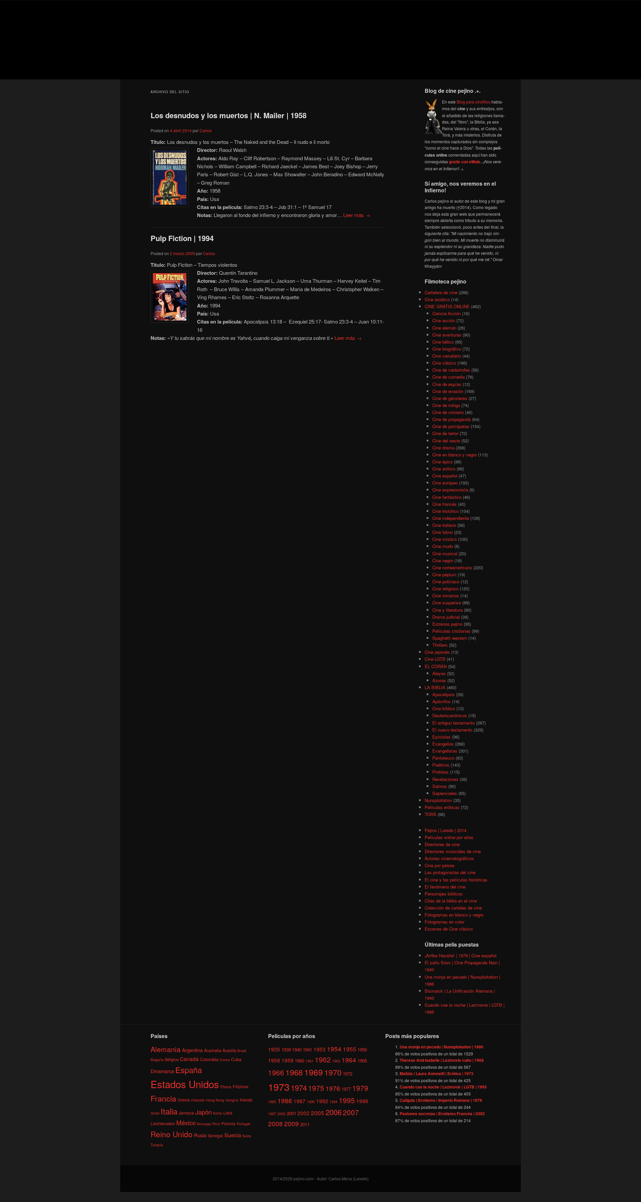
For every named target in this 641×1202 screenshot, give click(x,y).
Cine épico (442, 461)
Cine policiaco (445, 581)
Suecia (232, 1135)
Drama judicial (446, 617)
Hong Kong (215, 1100)
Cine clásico (444, 363)
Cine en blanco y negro (454, 454)
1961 (309, 1060)
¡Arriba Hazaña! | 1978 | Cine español (460, 955)
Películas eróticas (442, 807)
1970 (333, 1072)
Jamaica (186, 1113)
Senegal (215, 1135)
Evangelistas (444, 751)
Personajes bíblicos (444, 893)
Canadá (189, 1058)
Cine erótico (443, 468)
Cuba (236, 1059)
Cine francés (444, 504)
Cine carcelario (446, 356)
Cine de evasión (447, 391)
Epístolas (441, 737)
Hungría (231, 1100)
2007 (351, 1112)
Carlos (206, 130)
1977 (346, 1089)
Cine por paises (440, 865)
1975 (316, 1088)
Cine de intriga (446, 405)
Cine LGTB (435, 659)
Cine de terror (445, 433)
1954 (334, 1048)
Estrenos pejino (447, 624)
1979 (360, 1088)
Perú (216, 1123)
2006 (334, 1112)
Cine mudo (442, 546)
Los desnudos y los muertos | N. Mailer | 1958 (228, 115)
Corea (225, 1059)
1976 (333, 1087)
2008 (275, 1123)
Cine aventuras (446, 335)
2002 (303, 1113)
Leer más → (356, 214)
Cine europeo (445, 482)
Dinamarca (162, 1070)
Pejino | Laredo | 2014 (445, 830)
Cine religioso (445, 588)
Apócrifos (441, 701)
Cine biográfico (446, 349)
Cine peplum (444, 574)
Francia (163, 1098)
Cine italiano (444, 525)
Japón (203, 1112)
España (188, 1069)
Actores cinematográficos (449, 858)
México (186, 1122)
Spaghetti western (449, 638)
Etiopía (225, 1086)
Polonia (228, 1123)
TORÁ (430, 814)
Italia (169, 1111)
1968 (294, 1072)
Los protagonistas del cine (450, 872)
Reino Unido (172, 1134)
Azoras (439, 680)
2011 (304, 1124)
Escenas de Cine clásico (449, 929)
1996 (362, 1101)
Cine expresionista (450, 489)
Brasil (241, 1050)
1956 (362, 1049)
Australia (212, 1050)
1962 (323, 1059)
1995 (347, 1100)
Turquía (157, 1144)
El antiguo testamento (453, 723)
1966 (276, 1072)
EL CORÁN (436, 666)
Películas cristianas (451, 631)
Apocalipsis (443, 694)
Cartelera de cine (441, 292)
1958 (274, 1060)
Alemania (166, 1049)
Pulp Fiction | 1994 (182, 238)
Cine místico (444, 539)
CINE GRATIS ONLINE (447, 306)
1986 (284, 1100)
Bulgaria (157, 1059)
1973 (278, 1086)
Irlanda (246, 1100)
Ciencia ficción (446, 313)
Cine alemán (444, 328)
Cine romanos (445, 595)
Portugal (243, 1123)
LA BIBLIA (435, 687)
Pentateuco (443, 758)
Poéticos (440, 765)
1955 (349, 1049)
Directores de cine (442, 844)
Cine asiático (437, 299)
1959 (287, 1060)
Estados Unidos (185, 1084)
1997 (272, 1113)
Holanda (198, 1100)
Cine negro (442, 560)
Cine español (444, 475)
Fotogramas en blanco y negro (454, 915)
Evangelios (443, 744)
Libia (227, 1113)
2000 (281, 1113)
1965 (362, 1060)
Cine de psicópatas (450, 426)
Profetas (440, 772)
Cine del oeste (446, 440)
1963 (336, 1060)
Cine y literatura (447, 610)
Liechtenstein (163, 1123)
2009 (291, 1123)
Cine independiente (450, 518)
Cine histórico (445, 511)
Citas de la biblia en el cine (451, 900)
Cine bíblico (443, 708)
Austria (229, 1050)
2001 (291, 1113)
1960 (299, 1060)
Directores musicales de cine (453, 851)
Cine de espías (446, 384)
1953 (319, 1049)
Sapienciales (444, 793)
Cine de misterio (448, 412)
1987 (299, 1101)
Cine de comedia (448, 377)
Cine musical (444, 553)
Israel (155, 1113)
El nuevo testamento (452, 730)
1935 (274, 1049)
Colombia (209, 1059)
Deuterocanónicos (449, 715)
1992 (322, 1101)
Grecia (184, 1100)
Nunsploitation (438, 800)
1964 (349, 1059)
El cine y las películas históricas (456, 879)
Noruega (204, 1123)
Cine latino (442, 532)
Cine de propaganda (451, 419)
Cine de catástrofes (451, 370)
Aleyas (439, 673)
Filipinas (240, 1086)
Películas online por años (449, 837)
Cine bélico (443, 342)
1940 (296, 1049)
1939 (286, 1049)
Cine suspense (446, 602)
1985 (272, 1101)
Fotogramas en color (444, 922)
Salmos (439, 786)
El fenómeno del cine (445, 886)
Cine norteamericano (452, 567)
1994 (334, 1101)
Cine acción (443, 320)
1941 (307, 1049)
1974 (299, 1087)
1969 (313, 1072)
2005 (317, 1113)
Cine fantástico (446, 497)
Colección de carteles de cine (453, 908)
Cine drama (443, 447)
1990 (311, 1101)
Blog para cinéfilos (473, 102)
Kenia (217, 1113)
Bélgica (172, 1059)
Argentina (192, 1049)
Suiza (246, 1135)
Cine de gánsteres (449, 398)
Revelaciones (445, 779)
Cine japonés (437, 652)
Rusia (200, 1135)
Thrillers (440, 645)
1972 (347, 1073)
